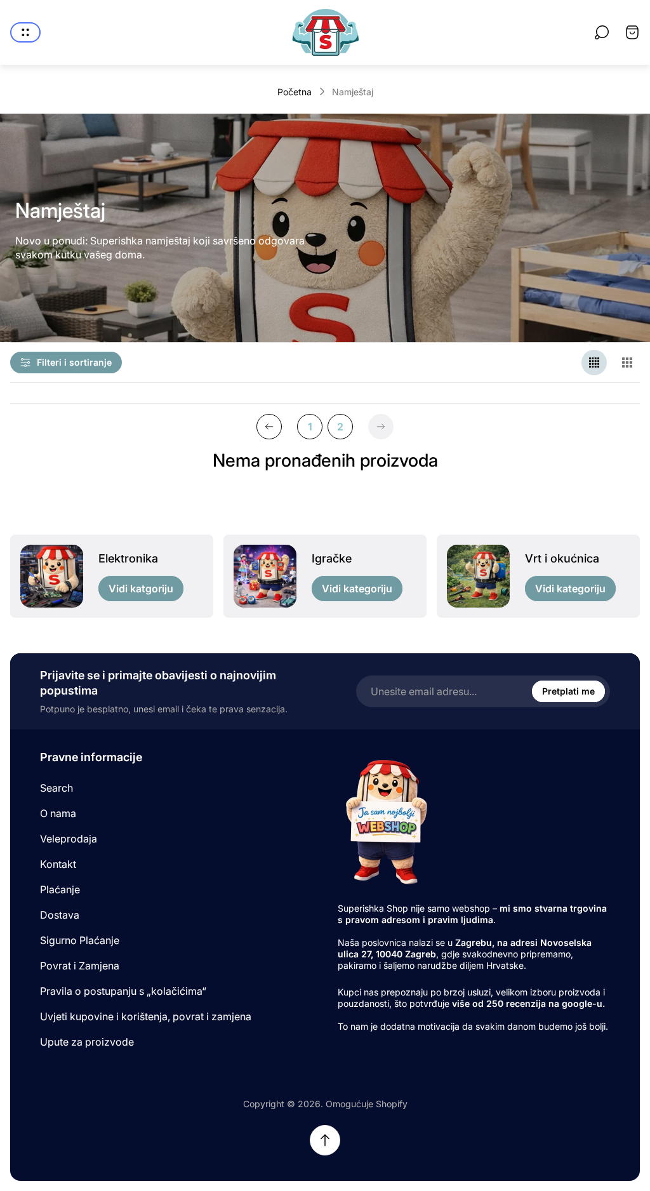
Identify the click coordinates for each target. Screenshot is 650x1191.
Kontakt (58, 864)
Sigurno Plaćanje (79, 940)
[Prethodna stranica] (269, 426)
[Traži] (602, 32)
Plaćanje (60, 889)
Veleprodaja (68, 838)
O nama (58, 813)
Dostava (59, 914)
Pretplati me (568, 691)
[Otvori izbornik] (25, 32)
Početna (294, 91)
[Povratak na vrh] (325, 1140)
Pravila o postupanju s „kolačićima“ (123, 991)
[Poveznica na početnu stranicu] (385, 821)
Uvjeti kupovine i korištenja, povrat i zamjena (145, 1016)
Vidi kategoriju (357, 588)
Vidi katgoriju (141, 588)
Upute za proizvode (87, 1041)
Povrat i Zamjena (79, 965)
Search (56, 788)
